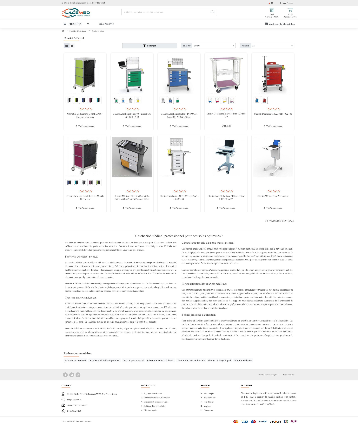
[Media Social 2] (71, 374)
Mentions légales (150, 410)
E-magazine (208, 410)
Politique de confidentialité (154, 406)
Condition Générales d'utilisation (157, 397)
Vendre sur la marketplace (268, 374)
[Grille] (67, 45)
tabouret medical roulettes (160, 360)
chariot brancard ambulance (191, 360)
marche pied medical (133, 360)
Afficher (245, 45)
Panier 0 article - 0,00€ (290, 15)
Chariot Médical (98, 31)
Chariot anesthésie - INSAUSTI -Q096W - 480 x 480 (179, 197)
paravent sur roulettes (75, 360)
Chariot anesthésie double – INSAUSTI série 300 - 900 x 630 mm (179, 115)
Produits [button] (75, 24)
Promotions (106, 23)
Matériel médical (71, 2)
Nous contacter (288, 374)
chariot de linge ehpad (219, 360)
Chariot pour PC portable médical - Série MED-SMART (226, 197)
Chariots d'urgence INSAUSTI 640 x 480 (273, 113)
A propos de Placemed (153, 393)
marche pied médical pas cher (105, 360)
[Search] (213, 12)
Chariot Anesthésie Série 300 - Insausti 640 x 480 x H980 (132, 115)
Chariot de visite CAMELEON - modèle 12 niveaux (85, 197)
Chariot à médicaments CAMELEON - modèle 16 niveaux (85, 115)
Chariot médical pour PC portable (273, 195)
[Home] (63, 31)
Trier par (186, 45)
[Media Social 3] (78, 374)
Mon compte (209, 393)
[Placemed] (76, 12)
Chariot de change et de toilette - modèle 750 (226, 115)
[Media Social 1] (65, 374)
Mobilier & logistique (78, 31)
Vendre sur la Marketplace (281, 23)
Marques (207, 406)
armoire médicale (243, 360)
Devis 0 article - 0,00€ (271, 15)
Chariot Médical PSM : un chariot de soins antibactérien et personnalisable (132, 197)
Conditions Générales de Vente (156, 401)
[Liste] (72, 45)
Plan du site (208, 401)
